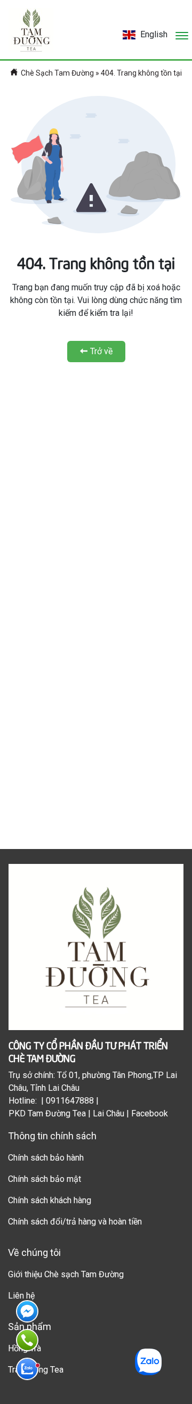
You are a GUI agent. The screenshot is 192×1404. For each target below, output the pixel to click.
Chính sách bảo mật (44, 1179)
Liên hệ (21, 1296)
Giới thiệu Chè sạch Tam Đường (66, 1274)
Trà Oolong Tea (35, 1370)
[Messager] (27, 1311)
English (152, 34)
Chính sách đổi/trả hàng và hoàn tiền (75, 1222)
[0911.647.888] (27, 1340)
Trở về (101, 351)
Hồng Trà (24, 1348)
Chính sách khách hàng (49, 1200)
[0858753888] (27, 1369)
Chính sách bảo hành (46, 1158)
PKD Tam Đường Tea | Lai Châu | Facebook (88, 1113)
